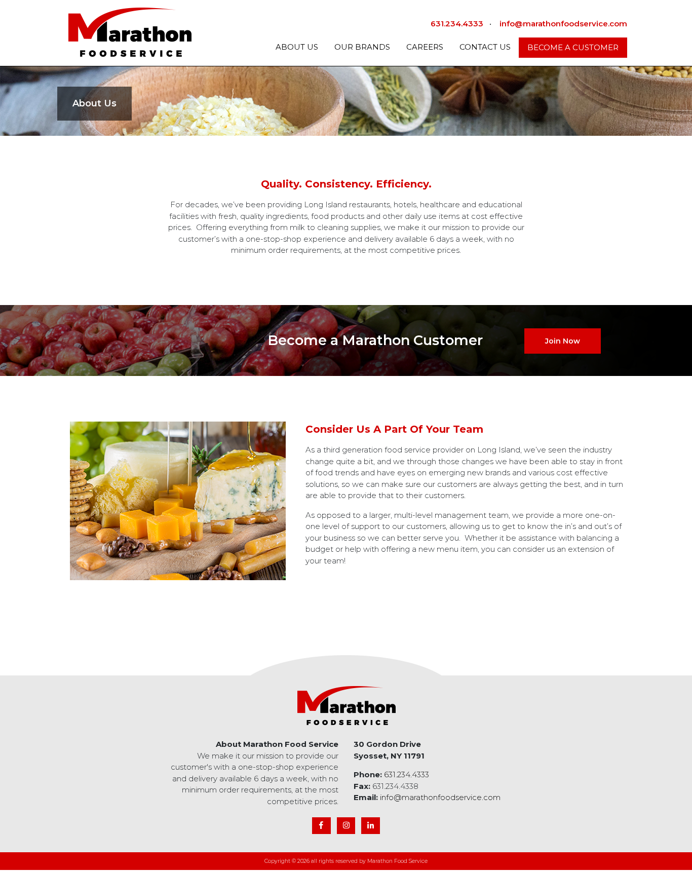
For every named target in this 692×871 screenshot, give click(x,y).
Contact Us (485, 47)
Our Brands (362, 47)
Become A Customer (573, 47)
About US (297, 47)
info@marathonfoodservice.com (563, 23)
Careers (424, 47)
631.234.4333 (457, 23)
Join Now (562, 341)
